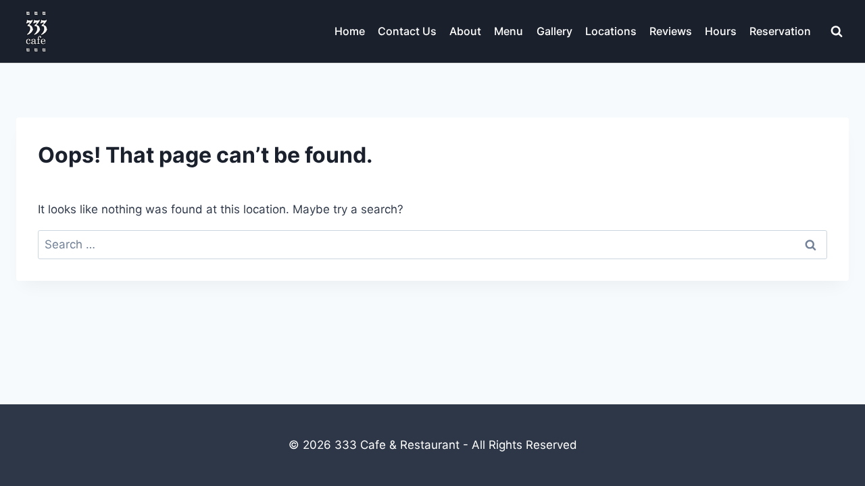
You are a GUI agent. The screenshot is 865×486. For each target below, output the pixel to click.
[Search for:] (432, 244)
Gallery (554, 31)
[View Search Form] (836, 32)
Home (350, 31)
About (465, 31)
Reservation (780, 31)
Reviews (670, 31)
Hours (721, 31)
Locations (611, 31)
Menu (508, 31)
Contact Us (407, 31)
